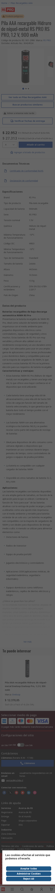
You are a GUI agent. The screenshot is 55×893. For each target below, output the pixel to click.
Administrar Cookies (29, 873)
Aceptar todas (28, 868)
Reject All (28, 878)
